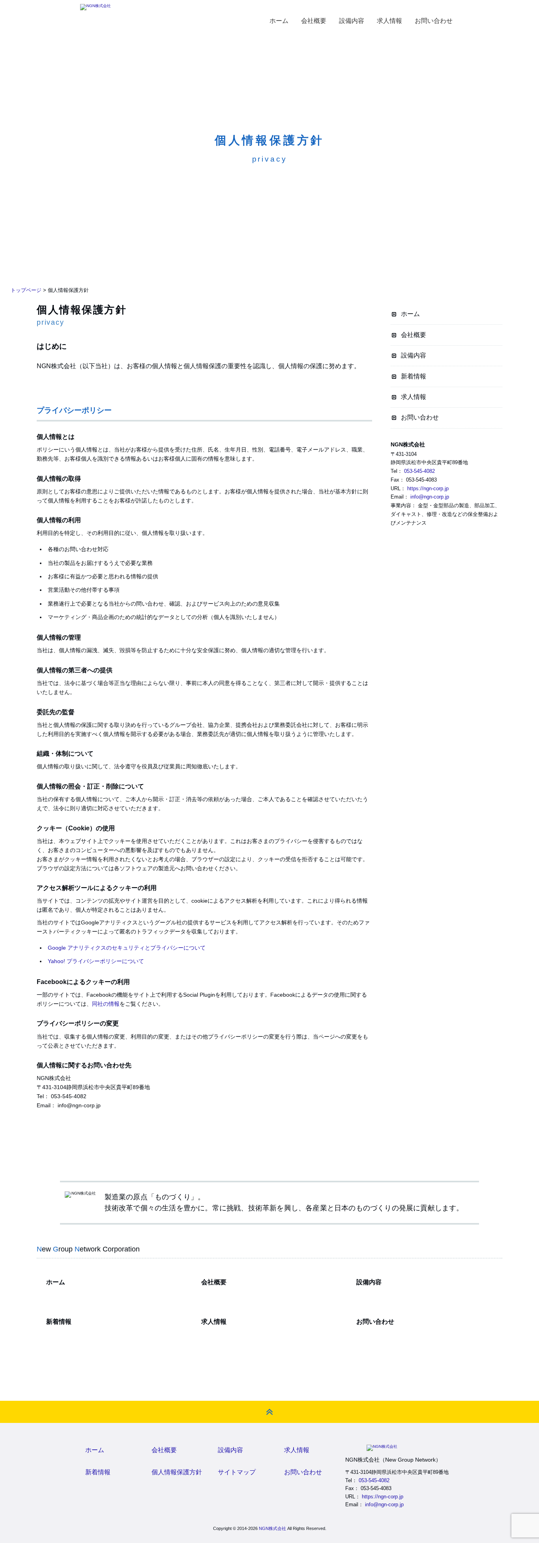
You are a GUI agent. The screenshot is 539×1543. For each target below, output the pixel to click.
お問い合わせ (420, 417)
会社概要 (413, 334)
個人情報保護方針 (177, 1472)
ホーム (410, 313)
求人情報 (413, 396)
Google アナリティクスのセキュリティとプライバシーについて (127, 948)
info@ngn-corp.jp (429, 497)
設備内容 (413, 355)
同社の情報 (106, 1004)
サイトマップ (237, 1472)
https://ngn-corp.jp (428, 488)
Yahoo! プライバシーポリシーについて (96, 961)
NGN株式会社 (272, 1528)
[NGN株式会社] (95, 7)
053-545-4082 (419, 471)
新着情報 (413, 376)
